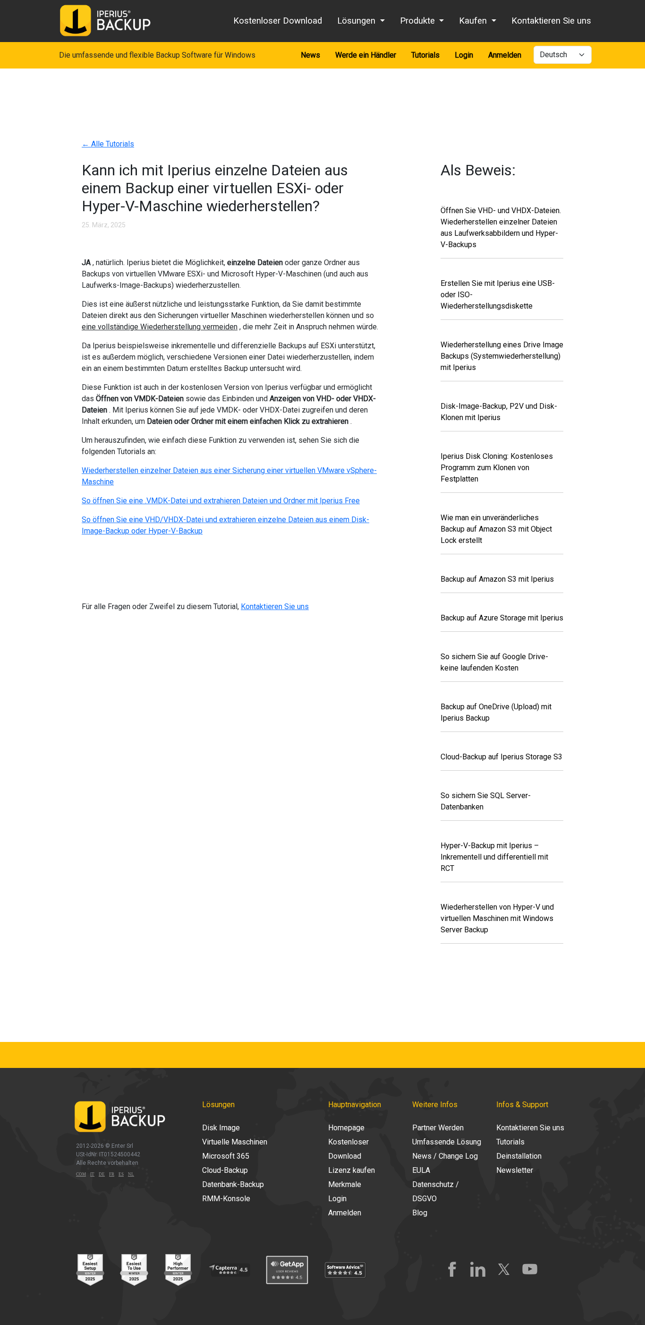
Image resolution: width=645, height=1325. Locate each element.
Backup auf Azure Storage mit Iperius (502, 617)
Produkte (418, 21)
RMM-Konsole (226, 1198)
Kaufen (474, 21)
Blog (419, 1212)
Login (464, 55)
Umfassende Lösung (446, 1141)
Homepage (346, 1127)
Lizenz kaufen (351, 1170)
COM (81, 1174)
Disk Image (221, 1127)
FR (111, 1174)
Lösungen (357, 21)
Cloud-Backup (225, 1170)
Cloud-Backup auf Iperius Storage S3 (501, 756)
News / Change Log (445, 1156)
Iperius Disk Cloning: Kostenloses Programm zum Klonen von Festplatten (497, 467)
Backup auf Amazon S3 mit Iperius (497, 579)
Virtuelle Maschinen (234, 1141)
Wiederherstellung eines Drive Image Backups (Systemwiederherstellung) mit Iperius (502, 356)
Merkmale (344, 1184)
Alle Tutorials (108, 143)
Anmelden (504, 55)
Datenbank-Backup (233, 1184)
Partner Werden (438, 1127)
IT (92, 1174)
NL (131, 1174)
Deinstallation (519, 1156)
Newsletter (514, 1170)
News (310, 55)
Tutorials (425, 55)
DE (102, 1174)
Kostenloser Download (277, 21)
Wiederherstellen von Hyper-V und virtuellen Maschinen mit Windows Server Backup (497, 918)
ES (121, 1174)
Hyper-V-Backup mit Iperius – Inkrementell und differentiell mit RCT (494, 857)
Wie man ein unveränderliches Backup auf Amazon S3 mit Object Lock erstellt (496, 529)
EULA (421, 1170)
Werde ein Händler (365, 55)
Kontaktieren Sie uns (551, 21)
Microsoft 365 (225, 1156)
